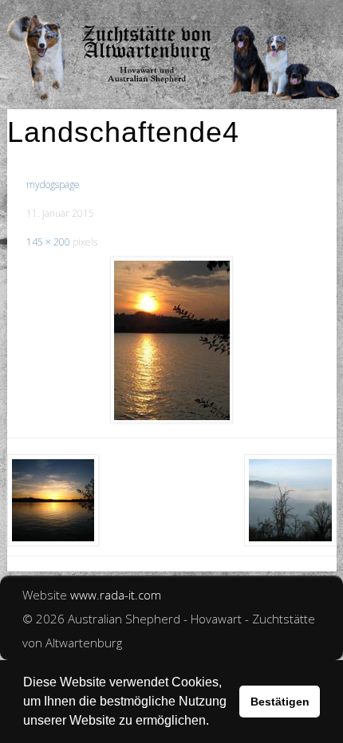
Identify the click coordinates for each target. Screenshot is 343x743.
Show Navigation (279, 16)
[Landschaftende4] (172, 340)
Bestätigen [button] (279, 701)
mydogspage (53, 184)
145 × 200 (48, 242)
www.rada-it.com (115, 595)
